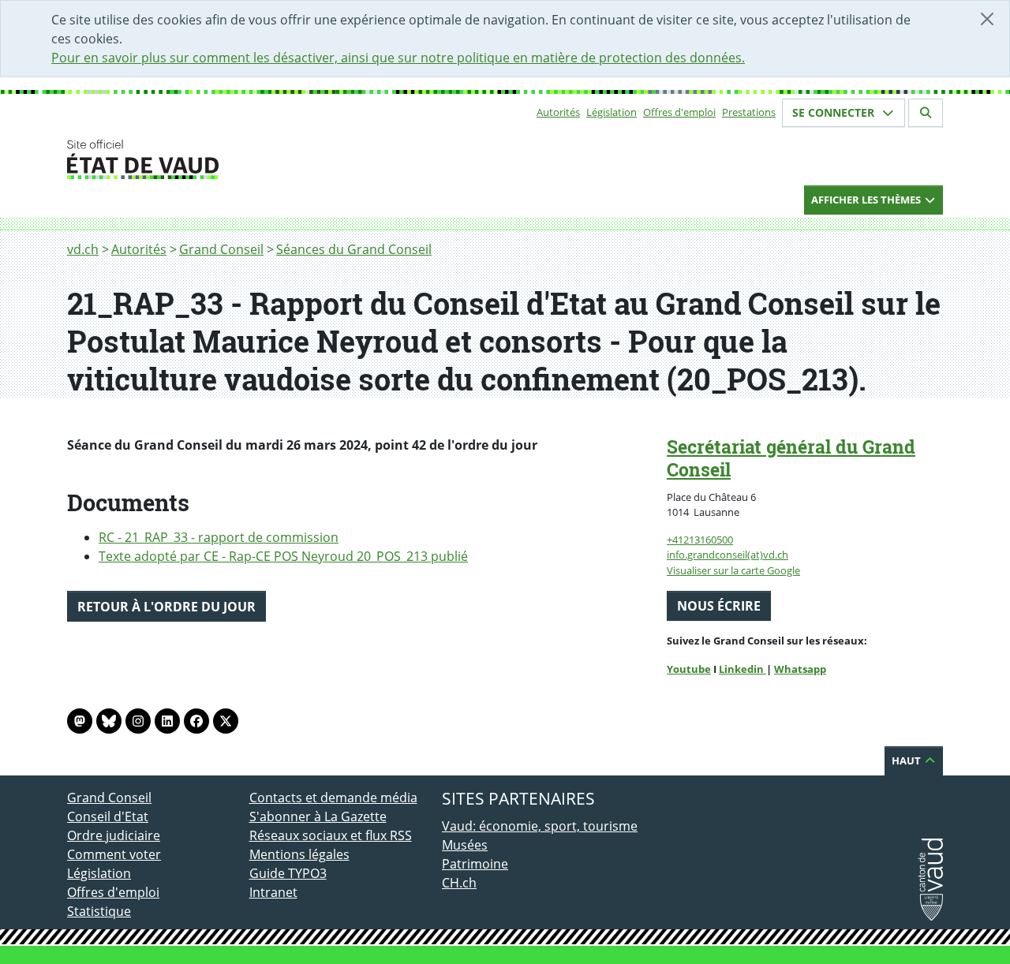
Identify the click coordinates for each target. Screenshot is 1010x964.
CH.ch (459, 882)
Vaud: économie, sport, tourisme (540, 826)
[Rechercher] (925, 113)
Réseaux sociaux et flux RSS (330, 835)
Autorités (558, 112)
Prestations (749, 112)
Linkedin (742, 669)
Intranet (273, 892)
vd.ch (83, 249)
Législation (611, 112)
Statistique (99, 911)
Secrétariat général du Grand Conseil (791, 458)
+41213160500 (700, 539)
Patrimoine (475, 863)
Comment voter (114, 854)
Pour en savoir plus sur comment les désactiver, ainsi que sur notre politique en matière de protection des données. (398, 57)
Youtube (689, 669)
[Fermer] (987, 19)
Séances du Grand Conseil (354, 249)
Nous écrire (719, 606)
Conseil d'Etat (107, 816)
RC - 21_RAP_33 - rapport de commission (219, 537)
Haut (907, 760)
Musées (465, 845)
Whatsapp (800, 669)
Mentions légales (299, 854)
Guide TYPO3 (288, 873)
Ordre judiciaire (113, 835)
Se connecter (834, 112)
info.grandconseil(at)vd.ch (727, 554)
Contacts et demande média (333, 797)
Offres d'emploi (679, 112)
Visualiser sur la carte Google (733, 570)
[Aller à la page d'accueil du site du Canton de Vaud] (242, 159)
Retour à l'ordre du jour (166, 606)
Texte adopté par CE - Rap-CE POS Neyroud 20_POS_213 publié (283, 556)
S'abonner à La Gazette (318, 816)
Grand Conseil (221, 249)
